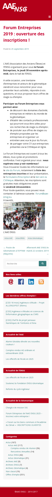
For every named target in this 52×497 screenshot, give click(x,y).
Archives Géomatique (15, 468)
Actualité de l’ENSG (15, 370)
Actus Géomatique (35, 238)
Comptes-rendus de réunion (23, 448)
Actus (8, 442)
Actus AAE (8, 238)
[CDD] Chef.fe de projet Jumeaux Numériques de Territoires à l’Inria (21, 321)
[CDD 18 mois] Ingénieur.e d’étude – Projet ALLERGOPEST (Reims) (25, 304)
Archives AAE (11, 461)
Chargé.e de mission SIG (17, 407)
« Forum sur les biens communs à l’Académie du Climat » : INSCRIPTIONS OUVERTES (26, 423)
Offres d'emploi (13, 474)
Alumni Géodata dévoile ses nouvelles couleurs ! (23, 343)
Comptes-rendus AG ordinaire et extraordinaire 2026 (20, 351)
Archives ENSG (12, 464)
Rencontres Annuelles (20, 451)
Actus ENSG (20, 238)
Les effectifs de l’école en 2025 (19, 359)
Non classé (11, 471)
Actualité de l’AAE (15, 334)
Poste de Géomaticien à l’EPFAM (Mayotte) (14, 250)
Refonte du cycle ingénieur (18, 389)
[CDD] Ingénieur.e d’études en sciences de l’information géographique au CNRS (25, 313)
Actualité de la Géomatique (19, 400)
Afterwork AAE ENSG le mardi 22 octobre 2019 (37, 250)
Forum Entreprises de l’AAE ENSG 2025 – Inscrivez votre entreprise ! (24, 415)
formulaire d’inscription (18, 176)
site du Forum (13, 170)
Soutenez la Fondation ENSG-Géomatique (25, 383)
